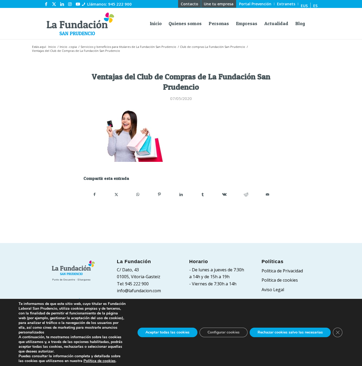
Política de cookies (280, 280)
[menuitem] (189, 4)
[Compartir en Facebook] (94, 194)
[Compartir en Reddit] (246, 194)
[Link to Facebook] (46, 4)
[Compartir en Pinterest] (159, 194)
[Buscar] (312, 23)
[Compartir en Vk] (224, 194)
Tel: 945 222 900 (133, 284)
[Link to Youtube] (78, 4)
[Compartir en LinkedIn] (181, 194)
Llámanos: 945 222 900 (109, 4)
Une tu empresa (218, 3)
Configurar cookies (224, 332)
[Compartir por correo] (267, 194)
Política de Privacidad (282, 271)
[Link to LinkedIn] (62, 4)
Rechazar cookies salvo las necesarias (290, 332)
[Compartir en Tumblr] (203, 194)
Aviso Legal (273, 289)
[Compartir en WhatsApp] (138, 194)
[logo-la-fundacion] (80, 23)
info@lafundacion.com (139, 291)
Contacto (189, 3)
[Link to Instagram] (70, 4)
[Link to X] (54, 4)
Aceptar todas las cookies (167, 332)
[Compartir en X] (116, 194)
